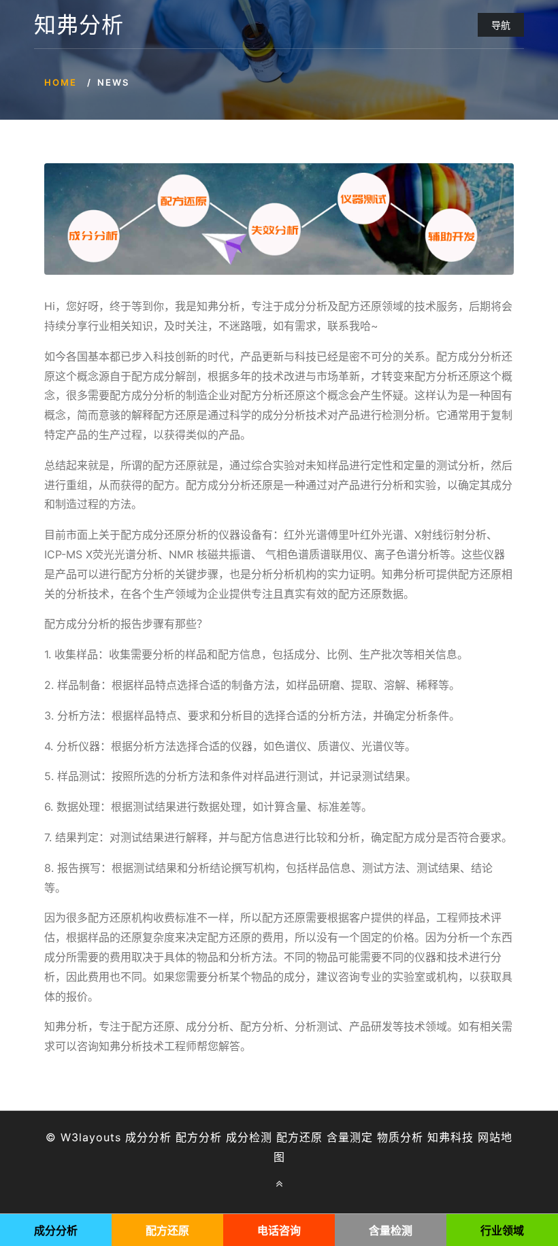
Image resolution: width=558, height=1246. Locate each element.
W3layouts (91, 1137)
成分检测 (249, 1137)
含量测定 (350, 1137)
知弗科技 (450, 1137)
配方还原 (299, 1137)
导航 (500, 25)
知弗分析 (79, 25)
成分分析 (148, 1137)
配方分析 (199, 1137)
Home (60, 82)
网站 (489, 1137)
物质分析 (400, 1137)
